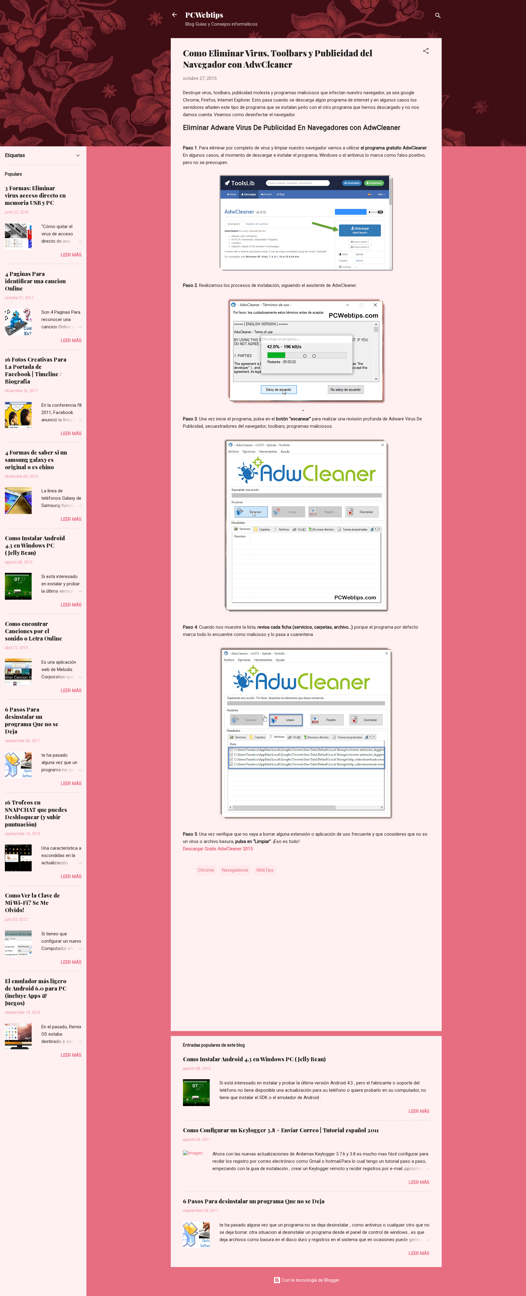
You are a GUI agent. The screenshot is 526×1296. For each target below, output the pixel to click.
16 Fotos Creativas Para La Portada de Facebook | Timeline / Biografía (35, 370)
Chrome (206, 870)
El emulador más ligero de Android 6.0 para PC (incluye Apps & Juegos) (35, 992)
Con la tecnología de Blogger (310, 1280)
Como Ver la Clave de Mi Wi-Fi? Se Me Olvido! (32, 903)
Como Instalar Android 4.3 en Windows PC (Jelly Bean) (254, 1059)
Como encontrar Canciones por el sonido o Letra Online (33, 631)
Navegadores (235, 870)
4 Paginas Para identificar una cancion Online (35, 281)
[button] (426, 52)
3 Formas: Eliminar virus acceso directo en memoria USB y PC (35, 195)
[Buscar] (438, 16)
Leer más (419, 1111)
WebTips (265, 870)
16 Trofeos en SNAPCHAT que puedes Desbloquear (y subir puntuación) (36, 813)
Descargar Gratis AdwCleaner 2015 (218, 849)
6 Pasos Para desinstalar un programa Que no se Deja (253, 1201)
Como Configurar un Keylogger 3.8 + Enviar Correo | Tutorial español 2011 (281, 1130)
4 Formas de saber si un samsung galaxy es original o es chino (36, 460)
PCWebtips (204, 15)
